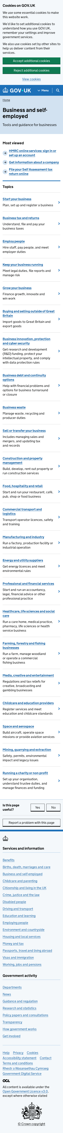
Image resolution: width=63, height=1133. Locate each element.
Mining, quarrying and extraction (27, 750)
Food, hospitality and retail (23, 486)
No (55, 807)
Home (6, 100)
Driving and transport (18, 909)
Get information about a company (34, 162)
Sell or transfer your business (24, 431)
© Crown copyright (31, 1124)
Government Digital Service (22, 1074)
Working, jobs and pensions (22, 964)
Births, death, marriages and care (26, 867)
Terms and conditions (18, 1063)
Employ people (14, 241)
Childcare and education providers (28, 703)
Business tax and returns (21, 218)
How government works (20, 1029)
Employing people (15, 923)
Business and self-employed (23, 874)
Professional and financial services (28, 584)
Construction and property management (22, 460)
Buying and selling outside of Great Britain (29, 313)
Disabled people (14, 902)
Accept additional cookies (31, 61)
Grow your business (17, 288)
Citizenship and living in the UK (24, 888)
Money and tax (13, 944)
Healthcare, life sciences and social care (29, 613)
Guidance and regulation (20, 1001)
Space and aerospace (18, 726)
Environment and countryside (23, 930)
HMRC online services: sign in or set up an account (32, 153)
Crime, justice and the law (21, 895)
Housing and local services (22, 937)
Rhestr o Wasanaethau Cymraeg (25, 1068)
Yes (40, 807)
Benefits (9, 860)
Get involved (11, 1036)
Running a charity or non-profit (25, 773)
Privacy (18, 1053)
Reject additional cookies (32, 70)
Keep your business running (23, 265)
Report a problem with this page (31, 823)
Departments (12, 987)
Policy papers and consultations (25, 1015)
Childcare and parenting (20, 881)
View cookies (31, 79)
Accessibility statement (19, 1058)
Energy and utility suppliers (23, 560)
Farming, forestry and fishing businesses (24, 645)
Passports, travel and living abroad (27, 951)
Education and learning (19, 916)
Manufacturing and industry (23, 537)
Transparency (12, 1022)
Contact (45, 1058)
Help (6, 1053)
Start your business (17, 199)
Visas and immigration (18, 957)
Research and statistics (19, 1008)
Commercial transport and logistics (22, 511)
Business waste (14, 407)
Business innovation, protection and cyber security (26, 341)
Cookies (32, 1053)
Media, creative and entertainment (28, 675)
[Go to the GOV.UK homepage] (17, 90)
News (7, 994)
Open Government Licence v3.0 (25, 1091)
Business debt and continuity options (24, 377)
